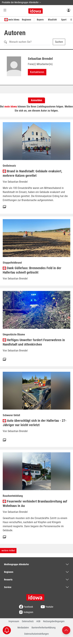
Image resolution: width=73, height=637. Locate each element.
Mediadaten (23, 627)
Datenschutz (28, 621)
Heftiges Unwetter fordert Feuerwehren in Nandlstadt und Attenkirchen (34, 342)
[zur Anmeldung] (68, 10)
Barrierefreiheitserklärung (44, 627)
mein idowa (13, 19)
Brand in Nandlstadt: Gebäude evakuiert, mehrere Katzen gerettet (32, 173)
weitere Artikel (8, 550)
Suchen (59, 41)
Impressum (13, 621)
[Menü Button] (5, 10)
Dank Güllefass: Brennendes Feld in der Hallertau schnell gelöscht (32, 270)
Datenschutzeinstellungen (36, 633)
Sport (63, 19)
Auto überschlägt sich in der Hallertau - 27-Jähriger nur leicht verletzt (34, 423)
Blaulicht (52, 19)
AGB (38, 621)
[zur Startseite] (36, 596)
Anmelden (36, 100)
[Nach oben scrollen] (66, 630)
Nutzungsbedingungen (54, 621)
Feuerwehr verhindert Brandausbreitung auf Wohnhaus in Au (35, 503)
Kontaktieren (37, 72)
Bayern (40, 19)
